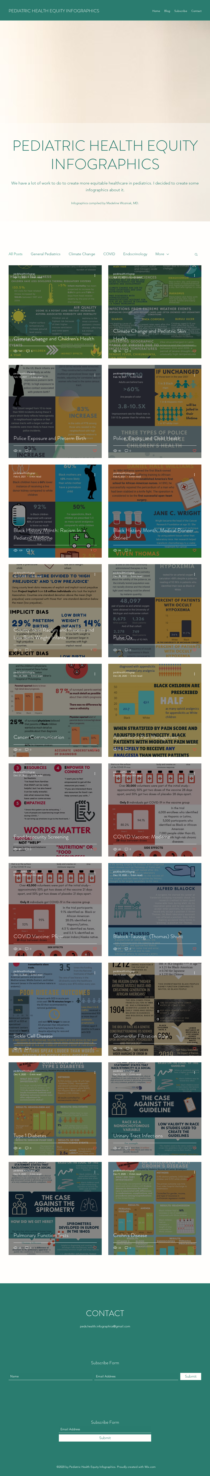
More (159, 254)
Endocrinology (135, 254)
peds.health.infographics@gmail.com (105, 1326)
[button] (196, 255)
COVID (109, 254)
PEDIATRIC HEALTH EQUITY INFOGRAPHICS (54, 11)
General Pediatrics (45, 254)
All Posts (16, 254)
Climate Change (82, 254)
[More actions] (96, 275)
